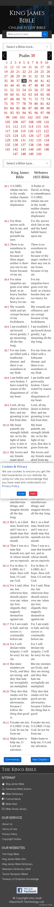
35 (5, 81)
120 (30, 131)
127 (38, 136)
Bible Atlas (11, 803)
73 (42, 99)
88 (36, 108)
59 (5, 94)
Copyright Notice (11, 839)
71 (30, 99)
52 (12, 90)
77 (18, 104)
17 (42, 67)
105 (7, 122)
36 (12, 81)
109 (38, 122)
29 (18, 76)
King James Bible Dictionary (17, 864)
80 (36, 104)
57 (42, 90)
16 (36, 67)
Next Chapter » (41, 759)
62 (24, 94)
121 (38, 131)
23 (30, 72)
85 (18, 108)
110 (46, 122)
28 (12, 76)
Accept (21, 493)
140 (46, 145)
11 (5, 67)
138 (31, 145)
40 (36, 81)
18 (48, 67)
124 (15, 136)
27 (5, 76)
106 (15, 122)
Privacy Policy (9, 834)
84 (12, 108)
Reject (33, 493)
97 (42, 113)
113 (23, 126)
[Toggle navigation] (50, 3)
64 (36, 94)
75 (5, 104)
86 (24, 108)
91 (5, 113)
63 (30, 94)
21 (18, 72)
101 (22, 117)
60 (12, 94)
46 (24, 85)
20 (12, 72)
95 (30, 113)
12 (11, 67)
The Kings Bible (10, 854)
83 (5, 108)
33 (42, 76)
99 (7, 117)
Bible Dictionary (14, 793)
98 (48, 113)
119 (23, 131)
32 (36, 76)
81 (42, 104)
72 (36, 99)
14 (23, 67)
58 (48, 90)
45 (18, 85)
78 (24, 104)
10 (46, 62)
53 (18, 90)
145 (38, 149)
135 (7, 145)
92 (12, 113)
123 (7, 136)
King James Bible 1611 (14, 859)
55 (30, 90)
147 (15, 154)
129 (7, 140)
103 (37, 117)
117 (7, 131)
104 (45, 117)
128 (46, 136)
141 (7, 149)
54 (24, 90)
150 (38, 154)
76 (12, 104)
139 (38, 145)
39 (30, 81)
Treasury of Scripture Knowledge (20, 879)
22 (24, 72)
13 (17, 67)
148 (23, 154)
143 (23, 149)
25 (42, 72)
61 (18, 94)
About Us (7, 824)
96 (36, 113)
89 (42, 108)
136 (15, 145)
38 (24, 81)
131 (23, 140)
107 (23, 122)
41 (42, 81)
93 (18, 113)
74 (48, 99)
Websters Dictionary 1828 (16, 869)
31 (30, 76)
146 (46, 149)
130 (15, 140)
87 (30, 108)
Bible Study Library (15, 808)
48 (36, 85)
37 (18, 81)
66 (48, 94)
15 (30, 67)
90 (48, 108)
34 (48, 76)
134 (46, 140)
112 (15, 126)
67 (5, 99)
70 (24, 99)
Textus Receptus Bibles (15, 874)
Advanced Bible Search (18, 788)
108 (31, 122)
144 (31, 149)
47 (30, 85)
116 (46, 126)
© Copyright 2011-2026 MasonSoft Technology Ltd (26, 899)
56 (36, 90)
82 (48, 104)
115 (38, 126)
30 (24, 76)
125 (23, 136)
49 (42, 85)
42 (48, 81)
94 (24, 113)
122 (46, 131)
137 (23, 145)
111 (8, 126)
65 (42, 94)
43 (5, 85)
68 (12, 99)
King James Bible (14, 783)
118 (15, 131)
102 (30, 117)
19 (5, 72)
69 (18, 99)
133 (38, 140)
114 (30, 126)
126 (31, 136)
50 (48, 85)
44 (12, 85)
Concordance (12, 798)
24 (36, 72)
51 (5, 90)
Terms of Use (9, 829)
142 (15, 149)
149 (31, 154)
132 (31, 140)
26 (48, 72)
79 (30, 104)
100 (14, 117)
